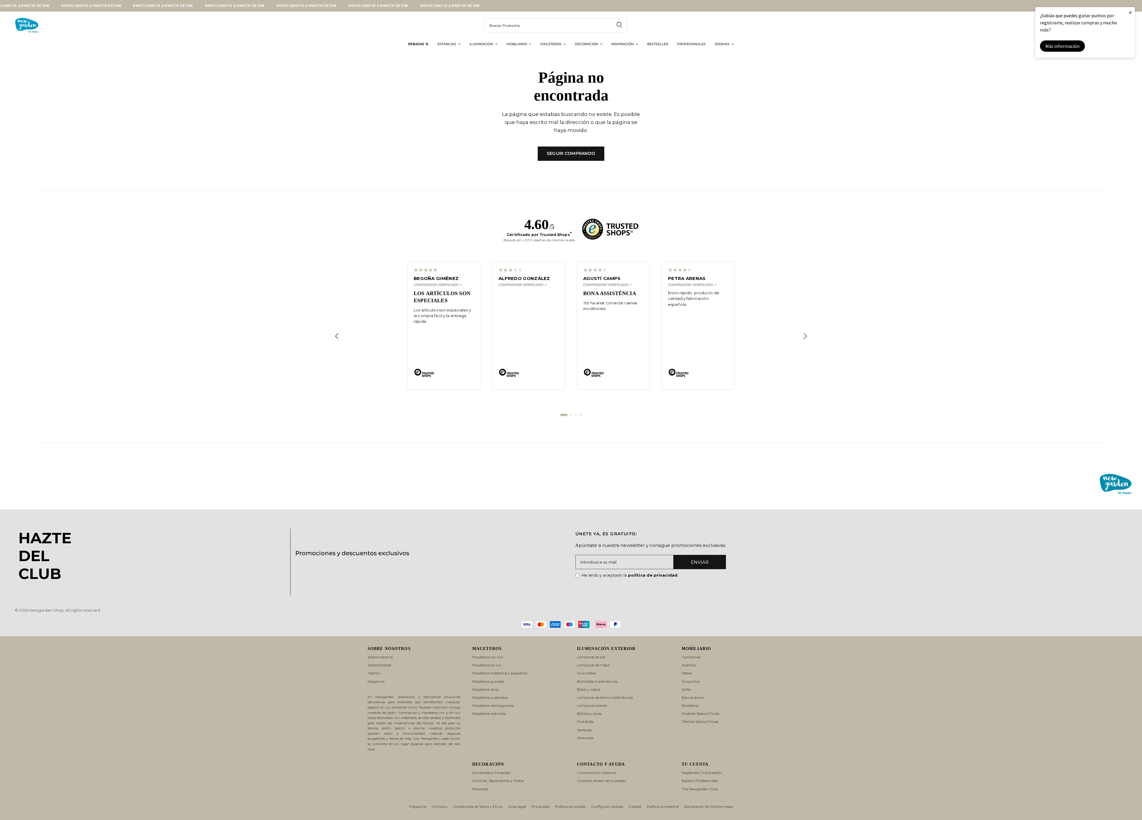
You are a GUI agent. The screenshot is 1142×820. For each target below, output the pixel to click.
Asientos (689, 665)
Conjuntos (690, 681)
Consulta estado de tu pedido (601, 780)
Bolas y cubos (588, 689)
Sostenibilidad (379, 665)
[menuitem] (418, 44)
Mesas (687, 673)
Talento (374, 673)
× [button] (1130, 12)
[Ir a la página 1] (563, 415)
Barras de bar (693, 697)
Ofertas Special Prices (700, 721)
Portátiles (585, 721)
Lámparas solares (592, 705)
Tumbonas (691, 657)
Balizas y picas (589, 713)
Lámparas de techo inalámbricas (605, 697)
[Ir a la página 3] (576, 415)
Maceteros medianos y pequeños (499, 673)
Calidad (634, 806)
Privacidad (540, 806)
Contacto (440, 806)
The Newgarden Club (700, 789)
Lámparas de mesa (593, 665)
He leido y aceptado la (630, 575)
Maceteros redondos (489, 713)
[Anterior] (336, 336)
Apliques (584, 730)
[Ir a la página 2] (571, 415)
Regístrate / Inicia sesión (702, 772)
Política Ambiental (663, 806)
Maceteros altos (485, 689)
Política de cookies (570, 806)
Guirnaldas (586, 673)
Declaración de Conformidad (708, 806)
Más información (1062, 46)
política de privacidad (653, 575)
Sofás (686, 689)
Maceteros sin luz (486, 665)
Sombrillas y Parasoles (491, 772)
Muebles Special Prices (700, 713)
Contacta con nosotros (596, 772)
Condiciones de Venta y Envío (478, 806)
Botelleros (690, 705)
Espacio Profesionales (700, 780)
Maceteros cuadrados (490, 697)
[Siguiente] (805, 336)
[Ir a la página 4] (580, 415)
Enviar (700, 562)
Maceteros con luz (487, 657)
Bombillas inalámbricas (597, 681)
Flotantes (480, 789)
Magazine (376, 681)
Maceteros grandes (488, 681)
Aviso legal (517, 806)
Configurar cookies (607, 806)
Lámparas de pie (591, 657)
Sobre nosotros (380, 657)
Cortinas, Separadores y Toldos (498, 780)
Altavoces (585, 738)
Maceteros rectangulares (493, 705)
